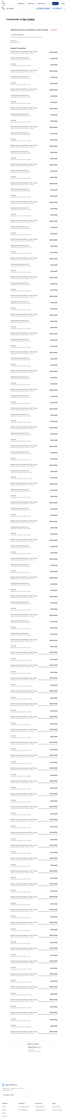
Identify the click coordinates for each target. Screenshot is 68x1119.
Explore (4, 1110)
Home (4, 1106)
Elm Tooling (9, 8)
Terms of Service (57, 1110)
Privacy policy (56, 1106)
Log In (63, 3)
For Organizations (24, 1106)
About (4, 1113)
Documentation (40, 1110)
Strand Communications (20, 37)
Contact (4, 1116)
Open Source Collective (34, 1051)
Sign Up (55, 3)
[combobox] (16, 1095)
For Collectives (23, 1110)
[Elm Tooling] (3, 8)
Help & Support (40, 1106)
